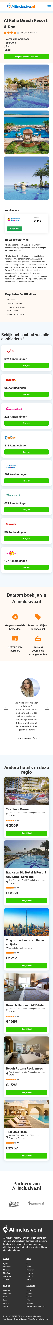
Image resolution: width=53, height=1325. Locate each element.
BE (6, 1316)
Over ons (17, 1319)
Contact (23, 1319)
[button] (49, 6)
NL (4, 1316)
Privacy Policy (32, 1319)
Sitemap (10, 1319)
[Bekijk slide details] (13, 1204)
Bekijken (26, 365)
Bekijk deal (14, 228)
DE (10, 1316)
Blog (4, 1319)
